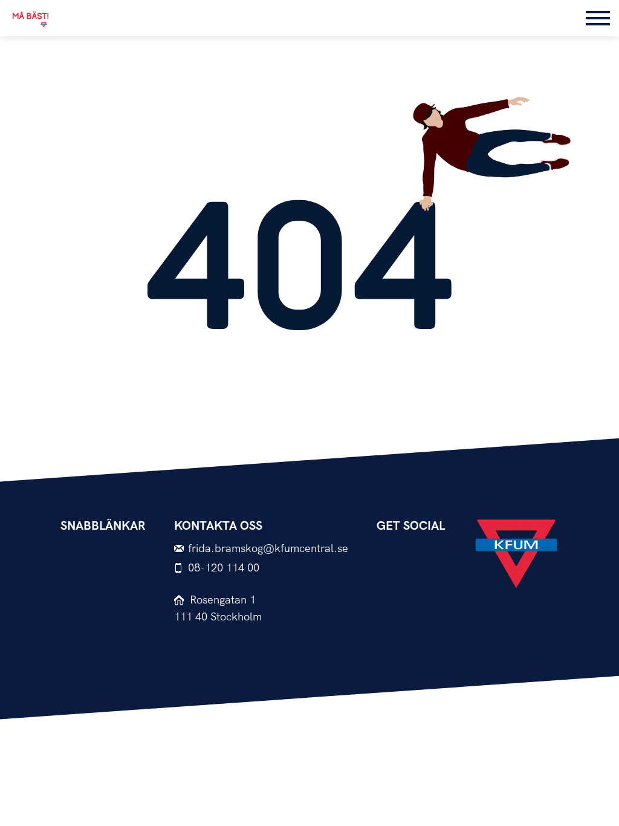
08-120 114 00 (223, 568)
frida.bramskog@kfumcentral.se (268, 549)
